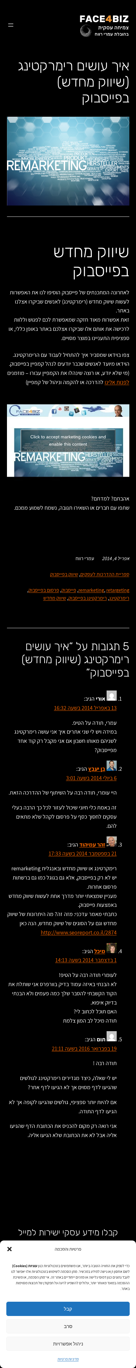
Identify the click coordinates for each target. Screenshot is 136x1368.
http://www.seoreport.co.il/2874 (79, 932)
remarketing (91, 590)
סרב (68, 1326)
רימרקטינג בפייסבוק (87, 598)
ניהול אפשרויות (68, 1343)
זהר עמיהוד (92, 844)
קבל (68, 1309)
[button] (9, 1249)
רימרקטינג (119, 598)
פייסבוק (68, 590)
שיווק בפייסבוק (64, 574)
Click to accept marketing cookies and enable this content (68, 440)
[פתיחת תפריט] (11, 25)
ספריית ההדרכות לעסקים (104, 574)
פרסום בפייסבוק (43, 590)
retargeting (117, 590)
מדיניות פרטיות (68, 1359)
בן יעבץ (96, 768)
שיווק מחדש (54, 598)
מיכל (99, 951)
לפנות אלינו (117, 382)
